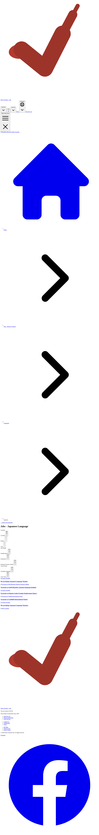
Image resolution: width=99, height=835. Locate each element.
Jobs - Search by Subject (10, 326)
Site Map (6, 727)
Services (13, 107)
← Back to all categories (7, 522)
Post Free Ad (29, 111)
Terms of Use (7, 728)
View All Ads (7, 719)
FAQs (5, 724)
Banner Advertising (8, 717)
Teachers (3, 107)
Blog (17, 111)
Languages (6, 423)
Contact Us (6, 721)
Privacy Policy (7, 730)
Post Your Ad (7, 716)
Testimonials (7, 723)
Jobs (8, 109)
